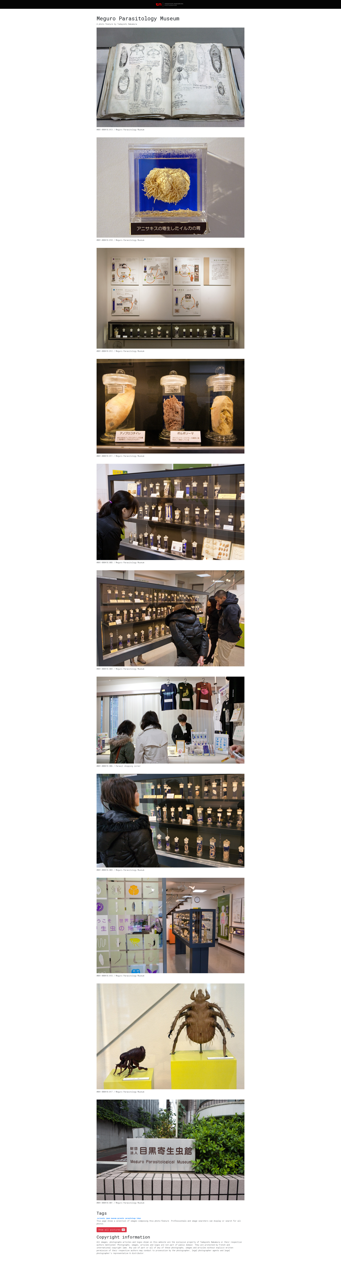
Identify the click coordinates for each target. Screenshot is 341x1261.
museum (113, 1218)
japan (108, 1218)
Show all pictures (111, 1229)
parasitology (130, 1218)
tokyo (139, 1218)
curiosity (101, 1218)
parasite (120, 1218)
